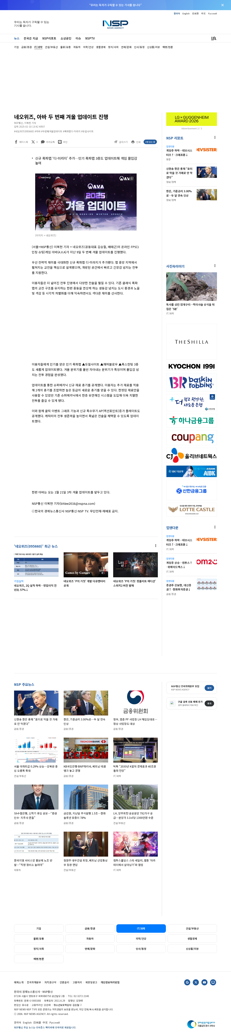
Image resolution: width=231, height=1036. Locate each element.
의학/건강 (141, 938)
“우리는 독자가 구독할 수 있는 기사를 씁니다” (115, 5)
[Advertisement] (115, 80)
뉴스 (16, 38)
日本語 (195, 13)
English (186, 13)
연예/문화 (90, 948)
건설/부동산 (192, 928)
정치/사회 (38, 948)
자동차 (90, 938)
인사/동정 (141, 948)
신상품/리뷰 (192, 948)
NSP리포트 (49, 38)
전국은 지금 (31, 38)
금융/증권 (90, 928)
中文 (203, 13)
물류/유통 (38, 938)
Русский (212, 13)
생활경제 (192, 938)
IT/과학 (141, 928)
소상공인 (66, 38)
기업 (38, 928)
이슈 (78, 38)
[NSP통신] (115, 24)
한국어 (177, 13)
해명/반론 (38, 959)
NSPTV (90, 38)
